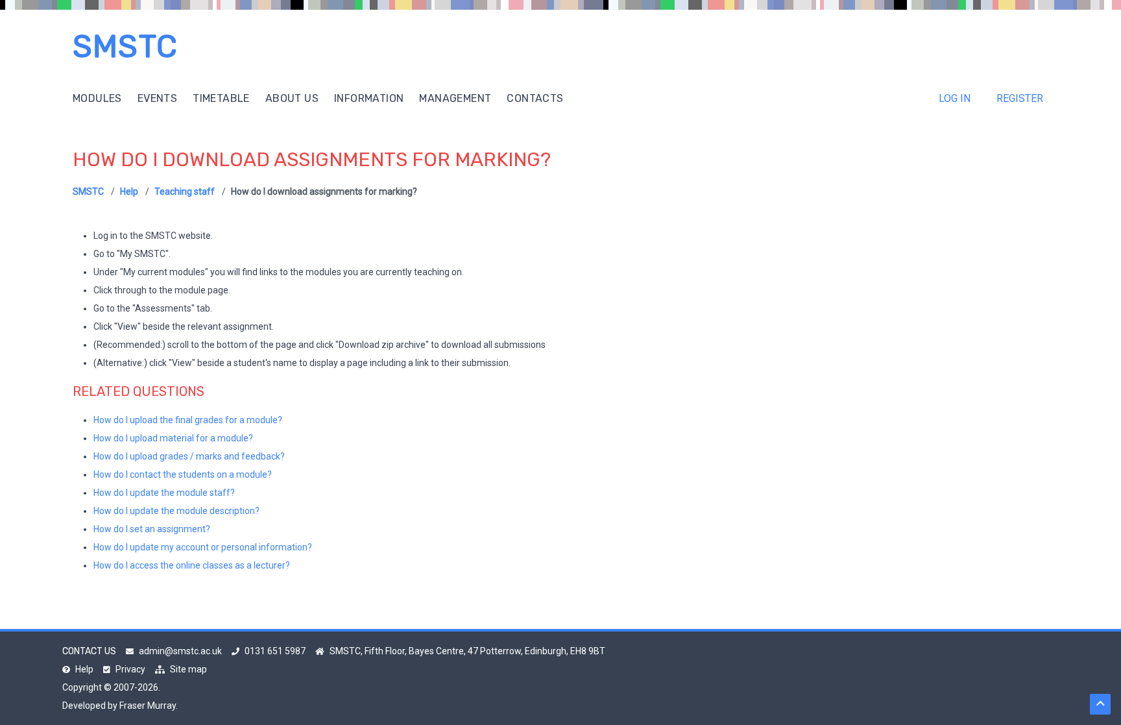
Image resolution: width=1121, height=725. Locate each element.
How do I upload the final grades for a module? (187, 420)
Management (455, 98)
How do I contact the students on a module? (182, 474)
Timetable (221, 98)
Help (129, 191)
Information (369, 98)
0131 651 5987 (275, 651)
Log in (954, 98)
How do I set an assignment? (151, 529)
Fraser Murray (147, 705)
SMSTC (125, 46)
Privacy (130, 669)
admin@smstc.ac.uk (180, 651)
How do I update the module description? (176, 511)
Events (157, 98)
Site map (188, 669)
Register (1019, 98)
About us (292, 98)
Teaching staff (184, 191)
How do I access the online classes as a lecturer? (191, 565)
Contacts (535, 98)
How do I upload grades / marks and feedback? (189, 456)
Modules (97, 98)
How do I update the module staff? (164, 492)
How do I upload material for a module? (173, 438)
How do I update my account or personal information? (202, 547)
